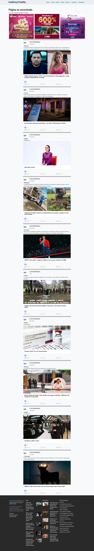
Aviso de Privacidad (13, 515)
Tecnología (27, 456)
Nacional (26, 46)
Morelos (58, 2)
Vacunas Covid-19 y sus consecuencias (35, 351)
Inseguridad (81, 2)
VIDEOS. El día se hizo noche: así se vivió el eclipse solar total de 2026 (44, 486)
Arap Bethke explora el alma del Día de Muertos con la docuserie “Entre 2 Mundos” (54, 505)
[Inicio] (17, 2)
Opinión (62, 2)
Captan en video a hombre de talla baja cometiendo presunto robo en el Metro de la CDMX (30, 526)
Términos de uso (12, 516)
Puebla (52, 2)
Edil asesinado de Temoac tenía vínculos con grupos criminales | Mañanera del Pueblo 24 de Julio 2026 (46, 396)
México (48, 2)
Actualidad (73, 2)
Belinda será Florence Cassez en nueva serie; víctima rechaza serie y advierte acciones (54, 529)
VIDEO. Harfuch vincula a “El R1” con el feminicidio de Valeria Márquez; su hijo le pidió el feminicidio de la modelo (46, 76)
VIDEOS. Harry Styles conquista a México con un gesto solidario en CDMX (45, 260)
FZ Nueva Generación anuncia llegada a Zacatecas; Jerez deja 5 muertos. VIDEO (45, 306)
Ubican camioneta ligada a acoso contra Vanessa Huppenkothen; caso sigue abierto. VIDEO (54, 537)
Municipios (26, 182)
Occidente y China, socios (31, 441)
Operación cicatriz (29, 167)
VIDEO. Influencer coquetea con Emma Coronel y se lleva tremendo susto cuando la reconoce (30, 542)
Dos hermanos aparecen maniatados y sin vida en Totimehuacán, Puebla (44, 123)
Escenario (26, 230)
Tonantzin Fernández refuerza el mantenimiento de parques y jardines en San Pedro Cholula (46, 213)
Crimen (26, 93)
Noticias (67, 2)
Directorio (11, 513)
